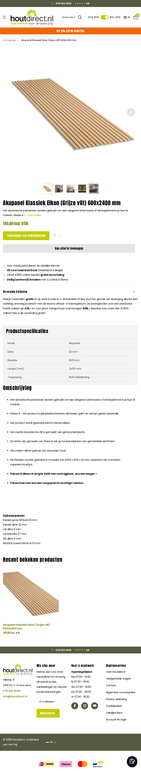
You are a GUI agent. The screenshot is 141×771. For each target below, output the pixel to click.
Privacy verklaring (116, 699)
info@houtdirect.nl (15, 696)
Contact (111, 685)
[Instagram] (84, 705)
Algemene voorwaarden (120, 692)
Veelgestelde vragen (118, 678)
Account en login (116, 719)
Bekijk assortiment (5, 17)
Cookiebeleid (114, 706)
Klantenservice (116, 665)
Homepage (9, 40)
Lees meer (34, 215)
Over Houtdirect (115, 672)
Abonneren (48, 713)
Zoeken (80, 17)
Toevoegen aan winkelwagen (26, 235)
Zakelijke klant (114, 713)
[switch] (105, 17)
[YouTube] (94, 705)
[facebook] (74, 705)
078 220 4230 (11, 691)
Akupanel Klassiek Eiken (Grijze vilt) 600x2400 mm (26, 626)
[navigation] (47, 189)
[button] (60, 232)
